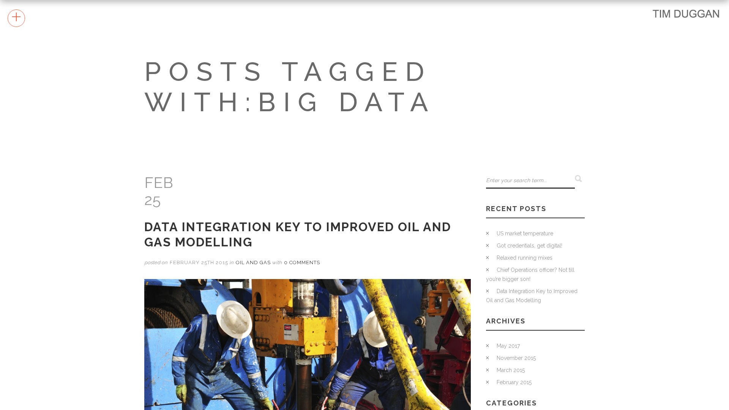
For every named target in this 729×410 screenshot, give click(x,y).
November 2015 (516, 358)
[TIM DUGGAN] (686, 13)
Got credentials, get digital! (529, 246)
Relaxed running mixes (524, 258)
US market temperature (525, 233)
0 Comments (302, 262)
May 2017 (508, 346)
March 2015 (511, 370)
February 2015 (514, 382)
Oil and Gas (253, 262)
